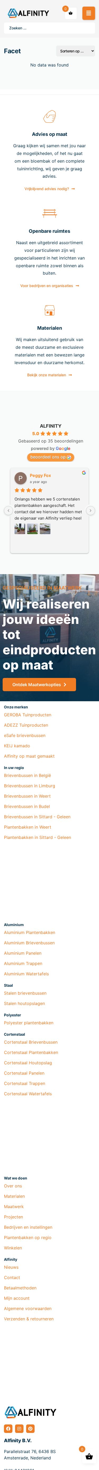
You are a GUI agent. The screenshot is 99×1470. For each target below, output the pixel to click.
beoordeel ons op (48, 456)
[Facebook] (8, 1428)
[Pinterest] (30, 1428)
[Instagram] (19, 1428)
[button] (88, 13)
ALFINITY (51, 426)
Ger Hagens (42, 475)
